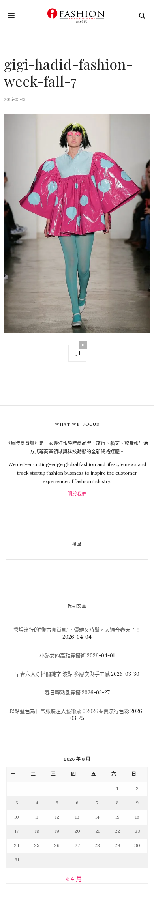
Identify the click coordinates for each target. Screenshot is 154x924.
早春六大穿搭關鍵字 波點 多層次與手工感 (62, 674)
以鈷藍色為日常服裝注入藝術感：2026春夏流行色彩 (69, 711)
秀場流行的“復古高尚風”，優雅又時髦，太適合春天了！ (77, 630)
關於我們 (77, 494)
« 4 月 (74, 879)
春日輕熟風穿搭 (63, 692)
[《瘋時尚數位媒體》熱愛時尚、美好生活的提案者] (77, 16)
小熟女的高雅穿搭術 (62, 655)
